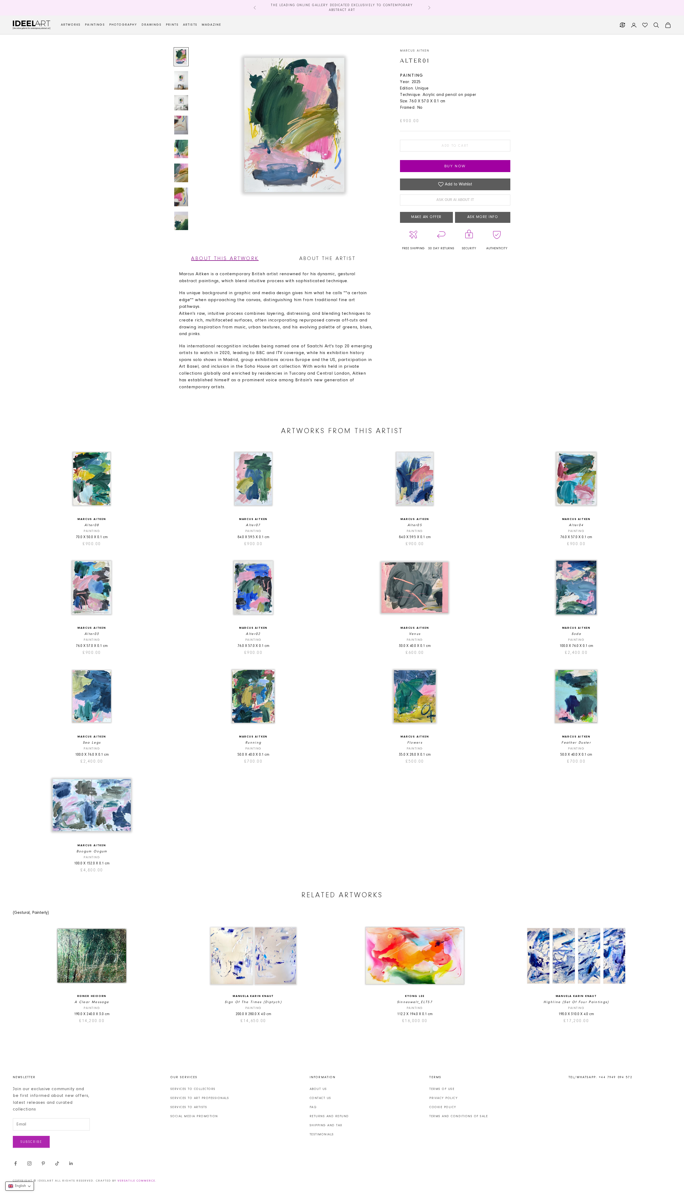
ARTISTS (190, 24)
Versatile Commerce (136, 1180)
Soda (576, 634)
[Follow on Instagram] (29, 1163)
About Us (318, 1089)
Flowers (414, 742)
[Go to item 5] (181, 149)
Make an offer (426, 217)
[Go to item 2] (181, 80)
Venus (415, 634)
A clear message (92, 1002)
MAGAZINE (211, 24)
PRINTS (172, 24)
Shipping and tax (326, 1125)
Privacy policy (443, 1098)
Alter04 (576, 525)
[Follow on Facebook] (15, 1163)
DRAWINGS (152, 24)
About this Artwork (225, 258)
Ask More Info (482, 217)
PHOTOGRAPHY (123, 24)
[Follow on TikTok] (57, 1163)
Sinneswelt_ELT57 (415, 1002)
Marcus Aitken (414, 50)
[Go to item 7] (181, 197)
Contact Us (320, 1098)
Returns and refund (329, 1116)
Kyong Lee (414, 996)
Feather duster (576, 742)
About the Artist (327, 258)
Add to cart (455, 145)
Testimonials (322, 1134)
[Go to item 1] (181, 56)
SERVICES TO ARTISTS (188, 1107)
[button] (20, 1186)
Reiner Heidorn (91, 996)
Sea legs (92, 742)
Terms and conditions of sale (458, 1116)
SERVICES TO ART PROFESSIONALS (199, 1098)
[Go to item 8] (181, 221)
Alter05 (414, 525)
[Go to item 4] (181, 125)
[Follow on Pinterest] (43, 1163)
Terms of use (441, 1089)
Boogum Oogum (91, 851)
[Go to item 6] (181, 173)
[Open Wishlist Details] (645, 25)
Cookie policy (442, 1107)
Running (253, 742)
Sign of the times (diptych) (253, 1002)
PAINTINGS (95, 24)
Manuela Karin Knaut (253, 996)
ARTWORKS (71, 24)
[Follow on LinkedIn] (71, 1163)
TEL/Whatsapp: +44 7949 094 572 (600, 1077)
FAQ (313, 1107)
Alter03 (91, 634)
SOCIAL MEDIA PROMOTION (194, 1116)
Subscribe (31, 1142)
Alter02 (253, 634)
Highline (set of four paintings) (576, 1002)
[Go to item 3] (181, 103)
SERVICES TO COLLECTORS (193, 1089)
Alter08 (91, 525)
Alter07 (253, 525)
